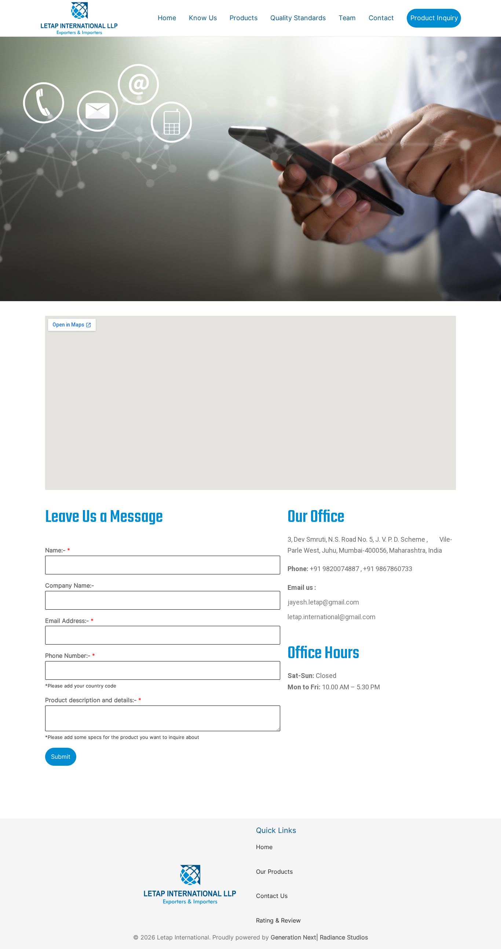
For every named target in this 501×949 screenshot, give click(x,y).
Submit (60, 756)
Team (347, 18)
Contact (381, 18)
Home (167, 18)
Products (243, 18)
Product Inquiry (434, 18)
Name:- (57, 550)
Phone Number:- (70, 655)
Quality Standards (298, 18)
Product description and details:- (93, 700)
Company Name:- (69, 585)
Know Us (203, 18)
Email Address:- (69, 620)
